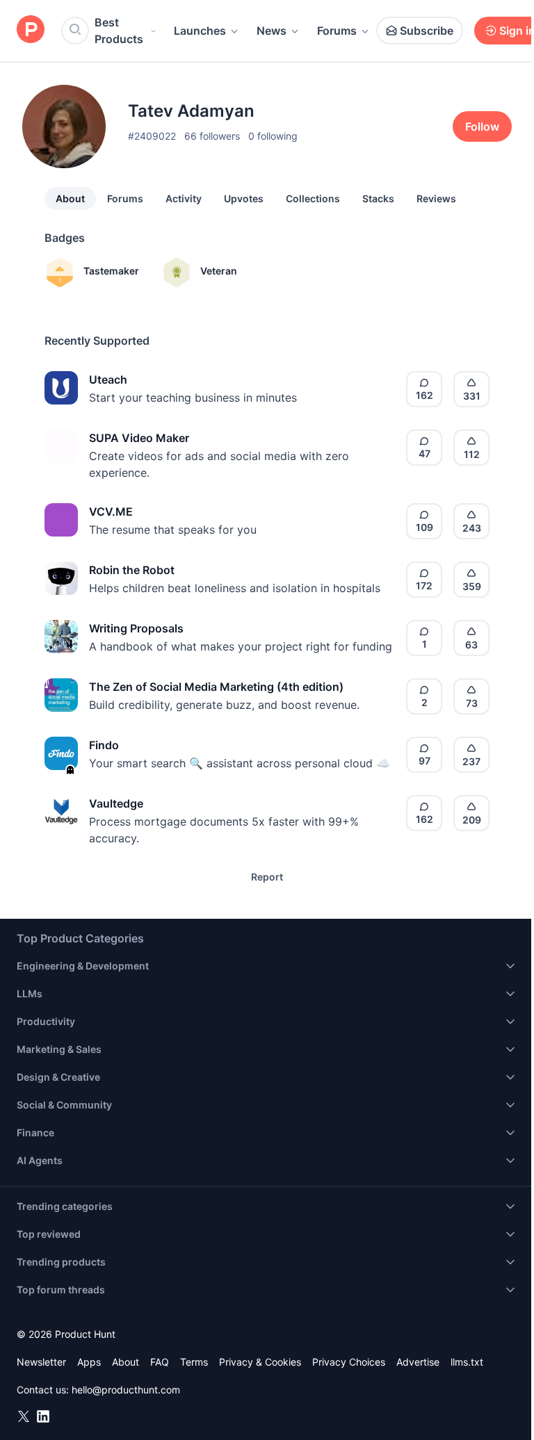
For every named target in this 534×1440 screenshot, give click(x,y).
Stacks (378, 198)
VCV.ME (111, 511)
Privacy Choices (348, 1362)
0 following (273, 136)
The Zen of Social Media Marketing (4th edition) (216, 687)
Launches (200, 31)
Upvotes (244, 198)
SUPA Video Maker (139, 438)
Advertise (417, 1362)
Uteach (108, 379)
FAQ (159, 1362)
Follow (482, 126)
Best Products (119, 30)
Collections (313, 198)
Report (267, 877)
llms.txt (467, 1362)
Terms (194, 1362)
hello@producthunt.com (126, 1390)
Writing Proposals (136, 628)
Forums (337, 31)
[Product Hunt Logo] (30, 30)
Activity (183, 198)
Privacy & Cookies (260, 1362)
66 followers (212, 136)
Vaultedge (116, 803)
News (271, 31)
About (70, 198)
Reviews (436, 198)
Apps (89, 1362)
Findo (104, 745)
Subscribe (426, 31)
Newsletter (41, 1362)
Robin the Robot (132, 570)
